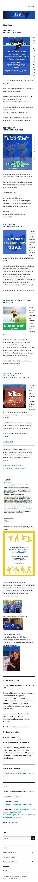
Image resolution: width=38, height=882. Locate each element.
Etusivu (6, 848)
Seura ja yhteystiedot (11, 861)
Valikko (31, 7)
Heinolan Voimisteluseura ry (11, 876)
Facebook (14, 822)
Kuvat (5, 871)
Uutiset (6, 866)
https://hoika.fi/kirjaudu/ (12, 796)
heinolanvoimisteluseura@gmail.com (17, 804)
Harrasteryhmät (9, 857)
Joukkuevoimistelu (10, 852)
